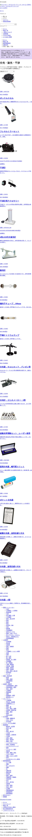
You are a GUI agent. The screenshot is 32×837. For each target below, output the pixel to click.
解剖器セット (10, 697)
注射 (7, 613)
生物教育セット (10, 703)
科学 (7, 757)
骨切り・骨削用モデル (12, 636)
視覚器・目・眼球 (11, 659)
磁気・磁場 (9, 775)
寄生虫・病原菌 (10, 702)
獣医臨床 (8, 692)
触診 (7, 622)
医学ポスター (7, 795)
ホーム (5, 29)
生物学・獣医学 (7, 684)
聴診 (7, 620)
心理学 (8, 736)
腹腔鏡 (8, 628)
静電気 (8, 774)
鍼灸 (7, 747)
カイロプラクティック (12, 746)
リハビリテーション (11, 743)
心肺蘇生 (8, 690)
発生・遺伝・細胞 (11, 708)
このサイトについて (8, 810)
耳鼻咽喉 (8, 661)
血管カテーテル (10, 631)
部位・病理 (9, 689)
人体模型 (5, 640)
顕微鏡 (5, 796)
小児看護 (8, 617)
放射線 (8, 783)
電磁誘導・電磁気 (11, 777)
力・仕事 (8, 762)
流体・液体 (9, 785)
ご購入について (7, 32)
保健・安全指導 (7, 676)
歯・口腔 (8, 656)
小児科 (8, 733)
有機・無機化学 (10, 718)
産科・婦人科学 (10, 618)
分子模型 (5, 716)
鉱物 (7, 713)
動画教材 (5, 725)
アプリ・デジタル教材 (9, 723)
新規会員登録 (7, 21)
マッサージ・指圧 (11, 749)
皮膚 (7, 653)
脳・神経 (8, 658)
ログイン (5, 19)
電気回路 (8, 778)
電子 (7, 780)
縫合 (7, 623)
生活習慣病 (9, 680)
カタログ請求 (7, 35)
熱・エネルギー (10, 765)
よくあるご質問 (7, 37)
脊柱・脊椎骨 (10, 646)
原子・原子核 (10, 782)
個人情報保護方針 (8, 808)
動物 (7, 705)
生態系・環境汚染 (11, 710)
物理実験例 (9, 793)
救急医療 (8, 612)
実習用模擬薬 (10, 638)
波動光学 (8, 770)
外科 (7, 627)
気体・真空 (9, 787)
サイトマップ (7, 804)
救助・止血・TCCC (11, 633)
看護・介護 (9, 741)
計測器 (8, 788)
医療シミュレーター (8, 607)
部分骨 (8, 643)
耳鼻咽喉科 (9, 630)
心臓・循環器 (10, 664)
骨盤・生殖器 (10, 669)
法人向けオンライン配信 (13, 759)
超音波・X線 (9, 625)
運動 (7, 764)
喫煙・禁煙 (9, 679)
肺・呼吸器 (9, 662)
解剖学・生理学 (10, 726)
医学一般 (8, 728)
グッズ (8, 674)
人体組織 (8, 700)
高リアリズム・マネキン (13, 635)
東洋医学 (8, 672)
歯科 (7, 729)
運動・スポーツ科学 (11, 756)
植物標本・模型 (10, 695)
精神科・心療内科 (11, 734)
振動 (7, 767)
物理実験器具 (7, 760)
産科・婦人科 (10, 731)
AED (7, 609)
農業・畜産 (9, 711)
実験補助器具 (10, 790)
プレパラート (7, 698)
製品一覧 (5, 30)
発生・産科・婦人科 (11, 671)
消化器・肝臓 (10, 666)
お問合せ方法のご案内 (9, 807)
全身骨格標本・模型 (11, 685)
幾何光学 (8, 772)
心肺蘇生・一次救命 (11, 610)
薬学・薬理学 (10, 739)
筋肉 (7, 649)
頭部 (7, 654)
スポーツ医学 (10, 754)
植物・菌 (8, 707)
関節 (7, 648)
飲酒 (7, 677)
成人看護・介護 (10, 615)
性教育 (8, 682)
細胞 (7, 694)
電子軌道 (8, 721)
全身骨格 (8, 641)
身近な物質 (9, 715)
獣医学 (8, 751)
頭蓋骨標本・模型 (11, 687)
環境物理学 (9, 792)
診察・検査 (9, 738)
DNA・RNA (9, 720)
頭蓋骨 (8, 645)
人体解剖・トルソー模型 (13, 651)
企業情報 (5, 33)
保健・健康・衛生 (11, 752)
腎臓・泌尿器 (10, 667)
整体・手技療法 (10, 744)
